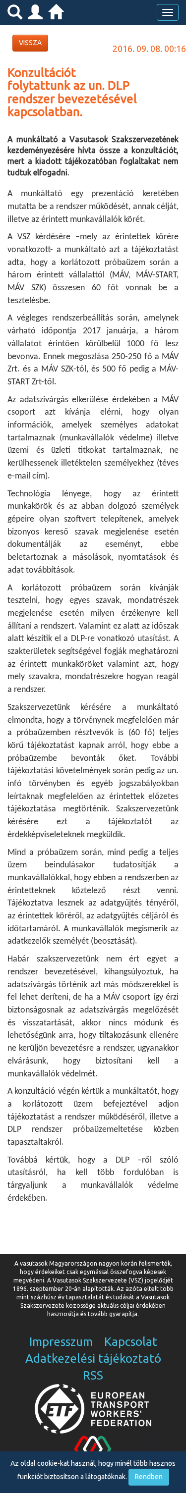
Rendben (149, 1477)
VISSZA (30, 43)
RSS (93, 1375)
